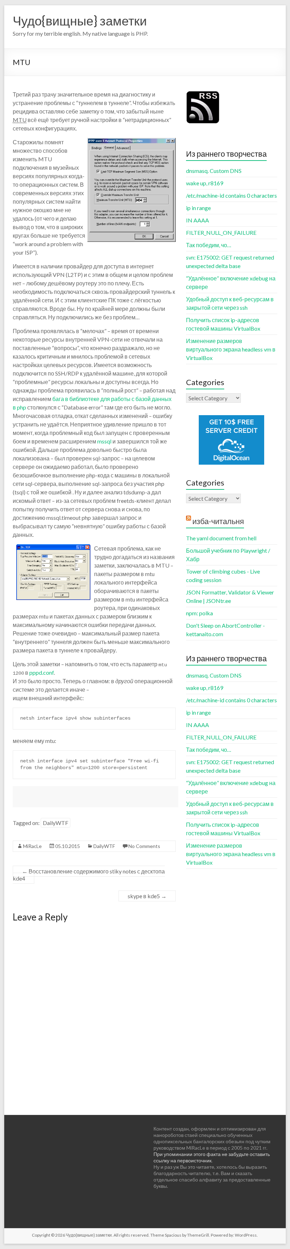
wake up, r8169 (204, 183)
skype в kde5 (147, 896)
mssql (104, 441)
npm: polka (199, 613)
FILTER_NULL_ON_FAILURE (221, 232)
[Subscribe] (203, 93)
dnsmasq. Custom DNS (214, 170)
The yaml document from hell (221, 538)
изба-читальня (218, 521)
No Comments (144, 846)
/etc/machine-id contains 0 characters (231, 195)
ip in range (198, 207)
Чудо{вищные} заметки (80, 20)
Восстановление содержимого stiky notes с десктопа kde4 (89, 875)
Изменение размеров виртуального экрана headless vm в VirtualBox (231, 349)
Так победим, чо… (208, 245)
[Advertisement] (95, 796)
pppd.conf (41, 672)
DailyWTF (55, 822)
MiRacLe (32, 846)
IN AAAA (197, 220)
